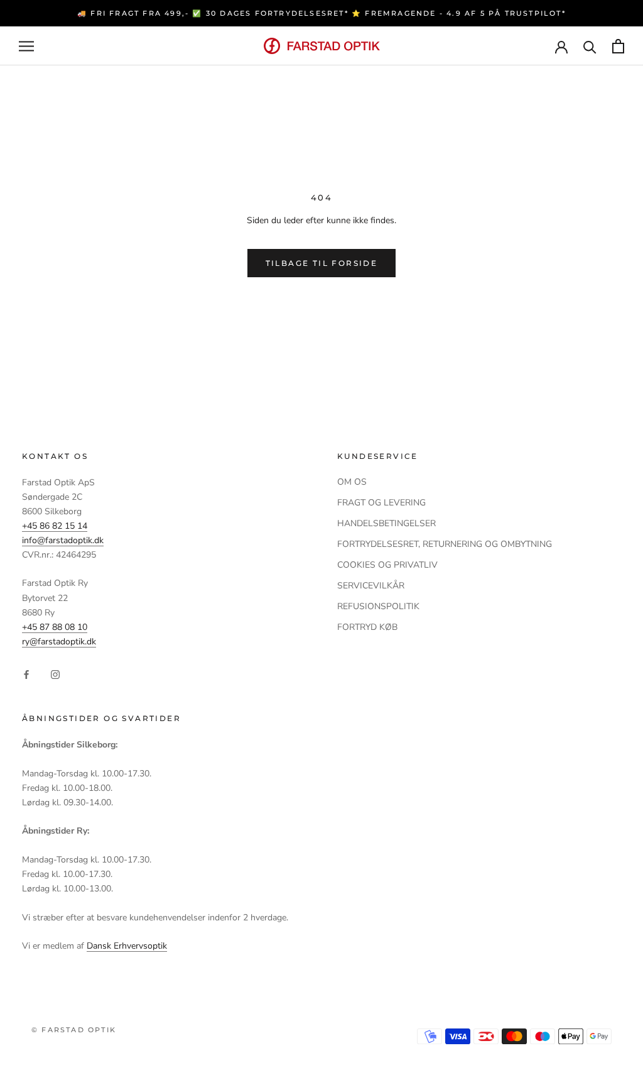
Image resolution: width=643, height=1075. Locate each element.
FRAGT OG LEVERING (381, 503)
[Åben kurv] (618, 46)
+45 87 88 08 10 (54, 627)
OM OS (352, 482)
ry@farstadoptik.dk (59, 642)
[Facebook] (26, 673)
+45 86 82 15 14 (54, 526)
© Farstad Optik (73, 1029)
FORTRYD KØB (367, 627)
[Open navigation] (26, 46)
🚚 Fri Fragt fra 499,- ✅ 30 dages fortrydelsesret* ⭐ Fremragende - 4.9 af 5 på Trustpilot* (321, 13)
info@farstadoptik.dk (63, 540)
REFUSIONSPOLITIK (378, 606)
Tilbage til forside (322, 263)
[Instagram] (55, 673)
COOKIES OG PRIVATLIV (387, 565)
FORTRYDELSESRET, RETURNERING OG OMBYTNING (444, 544)
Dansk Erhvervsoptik (127, 946)
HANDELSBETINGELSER (386, 523)
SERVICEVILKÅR (370, 586)
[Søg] (590, 46)
